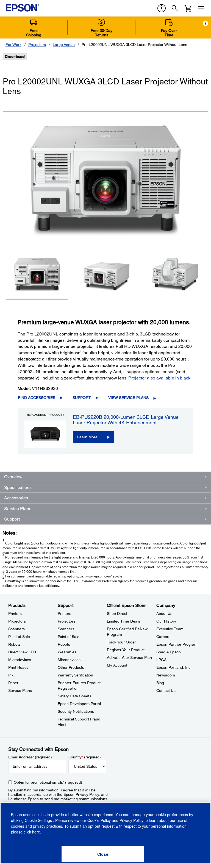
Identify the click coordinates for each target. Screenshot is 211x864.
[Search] (174, 8)
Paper (13, 683)
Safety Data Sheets (74, 696)
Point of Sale (19, 636)
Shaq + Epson (168, 652)
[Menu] (201, 8)
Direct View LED (22, 652)
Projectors (37, 44)
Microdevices (19, 659)
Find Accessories (36, 397)
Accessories (16, 497)
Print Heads (18, 667)
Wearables (67, 652)
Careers (163, 636)
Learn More (87, 437)
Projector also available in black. (159, 378)
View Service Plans (128, 397)
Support (82, 397)
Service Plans (17, 508)
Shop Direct (117, 613)
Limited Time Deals (123, 621)
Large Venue (64, 44)
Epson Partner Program (177, 644)
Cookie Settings (39, 820)
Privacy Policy (87, 794)
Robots (14, 644)
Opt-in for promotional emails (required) (48, 782)
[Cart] (188, 8)
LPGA (161, 659)
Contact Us (166, 690)
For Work (13, 44)
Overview (13, 476)
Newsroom (165, 675)
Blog (160, 683)
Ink (10, 675)
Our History (166, 621)
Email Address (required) (30, 757)
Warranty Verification (75, 675)
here (36, 832)
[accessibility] (161, 8)
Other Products (71, 667)
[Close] (103, 854)
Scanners (16, 629)
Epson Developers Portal (79, 703)
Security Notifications (76, 711)
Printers (15, 613)
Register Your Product (126, 650)
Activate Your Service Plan (129, 657)
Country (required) (84, 757)
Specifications (18, 487)
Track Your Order (121, 642)
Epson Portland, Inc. (173, 667)
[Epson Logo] (22, 8)
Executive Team (170, 629)
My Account (117, 665)
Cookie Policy (99, 820)
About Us (164, 613)
